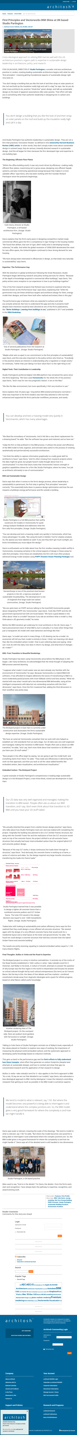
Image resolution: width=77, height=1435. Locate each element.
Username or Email (20, 1225)
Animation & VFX (40, 1285)
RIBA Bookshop (14, 312)
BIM (55, 1198)
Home (4, 13)
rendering (19, 1300)
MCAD (43, 1294)
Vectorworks (38, 378)
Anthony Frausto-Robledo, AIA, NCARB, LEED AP (18, 27)
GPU (48, 1291)
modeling (49, 1294)
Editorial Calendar (10, 1385)
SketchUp (31, 1300)
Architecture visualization (35, 1288)
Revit (26, 1300)
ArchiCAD (53, 1285)
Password (18, 1228)
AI (34, 1285)
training (35, 1300)
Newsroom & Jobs (10, 1395)
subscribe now (9, 1429)
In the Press (8, 1392)
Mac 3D (25, 1294)
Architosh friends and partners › (21, 1335)
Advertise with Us (10, 1382)
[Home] (59, 7)
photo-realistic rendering (41, 1297)
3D (20, 1285)
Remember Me (21, 1232)
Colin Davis (61, 1198)
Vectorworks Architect (55, 1206)
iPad (18, 1294)
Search (31, 1271)
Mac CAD (33, 1294)
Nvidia (29, 1297)
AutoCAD (45, 1288)
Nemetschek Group (22, 1297)
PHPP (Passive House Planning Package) (52, 557)
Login (74, 1)
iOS (60, 1292)
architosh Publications (50, 1414)
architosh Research (49, 1411)
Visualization (54, 1300)
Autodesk (51, 1288)
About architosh (10, 1379)
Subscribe (66, 1)
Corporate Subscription (50, 1385)
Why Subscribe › (26, 1330)
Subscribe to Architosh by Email (26, 1261)
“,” (26, 309)
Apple (47, 1285)
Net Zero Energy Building (63, 1200)
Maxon (39, 1294)
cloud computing (33, 1291)
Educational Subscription (51, 1389)
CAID (20, 1291)
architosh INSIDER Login (50, 1379)
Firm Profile (17, 13)
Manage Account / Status (51, 1392)
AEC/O (30, 1284)
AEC (23, 1284)
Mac (21, 1294)
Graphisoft (54, 1291)
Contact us (8, 1398)
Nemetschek (57, 1294)
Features (10, 13)
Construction (40, 1291)
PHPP (49, 1202)
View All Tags (21, 1279)
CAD (17, 1292)
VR (61, 1300)
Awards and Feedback (11, 1389)
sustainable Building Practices (58, 1204)
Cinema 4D (25, 1291)
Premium (55, 1202)
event (45, 1291)
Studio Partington (37, 69)
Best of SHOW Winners (50, 1417)
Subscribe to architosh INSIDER (52, 1382)
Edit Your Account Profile (50, 1395)
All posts (19, 1260)
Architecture (21, 1288)
